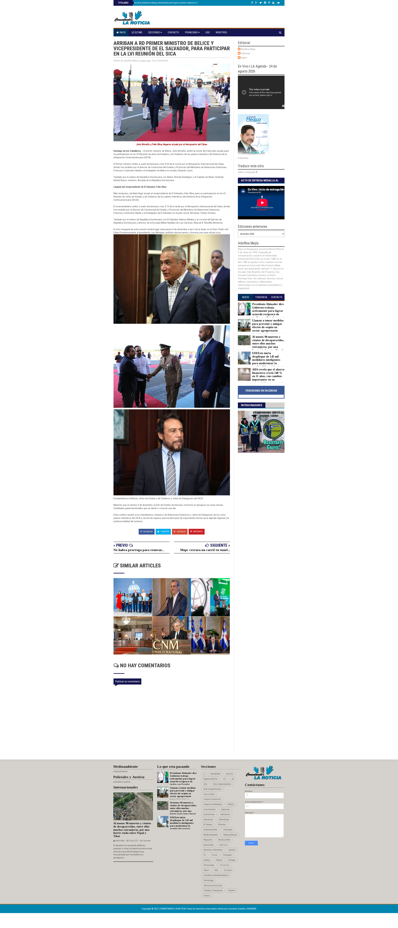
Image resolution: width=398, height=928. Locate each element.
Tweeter (164, 531)
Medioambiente (211, 835)
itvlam (244, 57)
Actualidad (215, 774)
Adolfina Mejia (248, 49)
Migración (208, 840)
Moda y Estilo (224, 840)
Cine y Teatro (209, 794)
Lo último (137, 32)
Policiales (227, 855)
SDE (216, 870)
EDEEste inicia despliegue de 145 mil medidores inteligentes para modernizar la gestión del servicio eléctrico (259, 362)
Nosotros (221, 32)
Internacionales (210, 829)
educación (208, 819)
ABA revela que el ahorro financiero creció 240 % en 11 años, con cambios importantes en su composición (268, 376)
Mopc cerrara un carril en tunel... (205, 550)
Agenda (229, 774)
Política (219, 860)
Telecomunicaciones (213, 885)
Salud (206, 870)
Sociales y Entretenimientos (216, 875)
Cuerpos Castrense (212, 799)
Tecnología (208, 880)
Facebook (147, 531)
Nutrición (223, 845)
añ (233, 779)
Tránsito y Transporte (213, 890)
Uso (208, 32)
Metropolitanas (230, 835)
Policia (214, 855)
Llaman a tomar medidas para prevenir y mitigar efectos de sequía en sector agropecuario (268, 325)
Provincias (224, 865)
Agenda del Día (210, 779)
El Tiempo (208, 824)
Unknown (245, 53)
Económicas (209, 814)
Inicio (122, 32)
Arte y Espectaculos (222, 784)
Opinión (231, 850)
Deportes (225, 809)
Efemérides (224, 819)
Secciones (154, 32)
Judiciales (227, 829)
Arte (205, 784)
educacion (225, 814)
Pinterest (198, 531)
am (224, 779)
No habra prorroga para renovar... (138, 550)
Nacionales (209, 845)
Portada (231, 860)
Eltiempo (222, 824)
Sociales (228, 870)
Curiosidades (209, 809)
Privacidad (191, 32)
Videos (207, 895)
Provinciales (209, 865)
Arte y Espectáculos (212, 789)
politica (207, 860)
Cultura (230, 804)
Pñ (205, 855)
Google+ (181, 531)
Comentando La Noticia (172, 908)
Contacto (173, 32)
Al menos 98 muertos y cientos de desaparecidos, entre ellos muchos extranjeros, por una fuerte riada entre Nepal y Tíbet (261, 345)
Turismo (231, 890)
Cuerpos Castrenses (213, 804)
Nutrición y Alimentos (213, 850)
